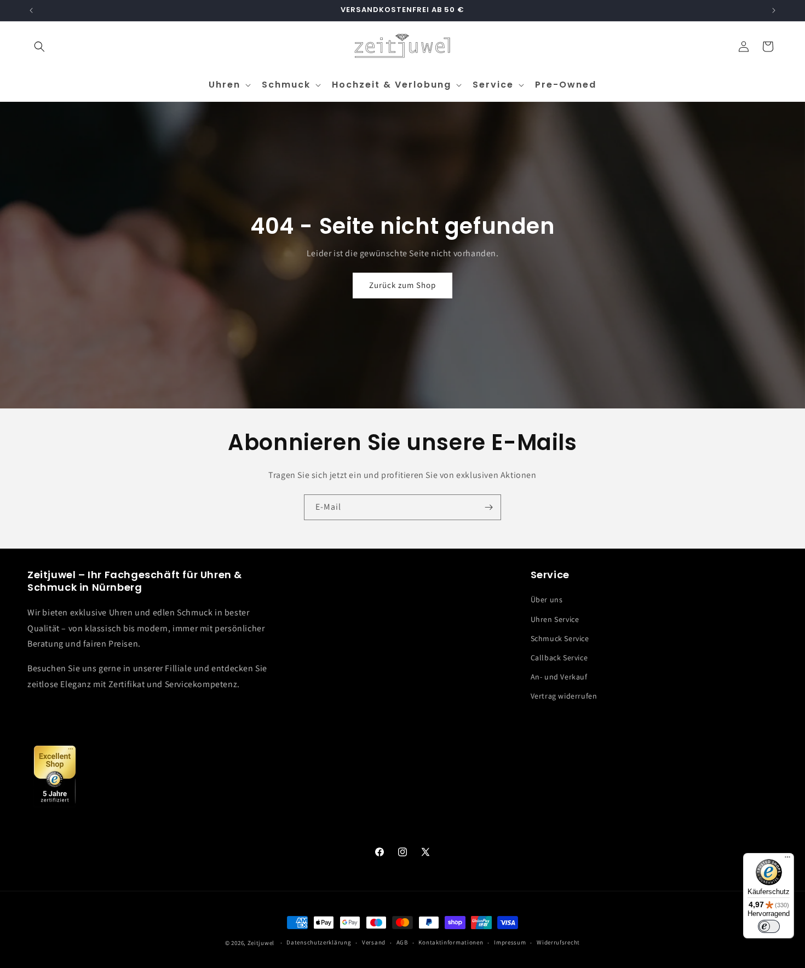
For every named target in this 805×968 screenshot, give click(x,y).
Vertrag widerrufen (564, 696)
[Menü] (787, 859)
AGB (402, 942)
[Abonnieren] (488, 507)
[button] (39, 46)
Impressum (510, 942)
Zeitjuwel (261, 943)
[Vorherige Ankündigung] (31, 10)
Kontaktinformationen (450, 942)
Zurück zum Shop (402, 285)
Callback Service (559, 657)
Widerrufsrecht (558, 942)
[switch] (769, 926)
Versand (374, 942)
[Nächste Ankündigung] (774, 10)
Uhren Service (555, 619)
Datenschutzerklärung (318, 942)
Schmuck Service (560, 638)
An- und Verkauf (559, 677)
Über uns (547, 599)
